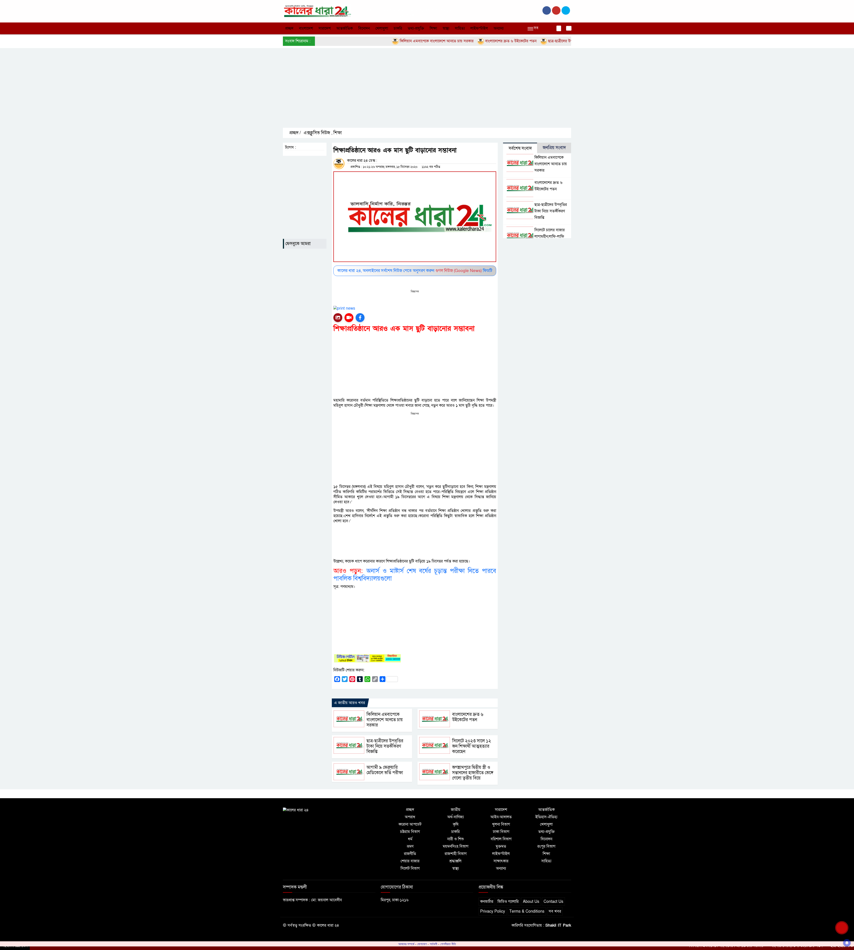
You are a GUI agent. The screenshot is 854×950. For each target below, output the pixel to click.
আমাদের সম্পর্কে (406, 944)
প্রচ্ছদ (289, 28)
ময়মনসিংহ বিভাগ (455, 846)
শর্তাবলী (433, 944)
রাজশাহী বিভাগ (456, 853)
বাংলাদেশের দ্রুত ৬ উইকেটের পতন (476, 41)
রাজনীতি (410, 853)
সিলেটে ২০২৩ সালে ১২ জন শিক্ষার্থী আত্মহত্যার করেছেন (471, 746)
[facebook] (546, 10)
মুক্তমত (501, 846)
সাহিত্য (460, 28)
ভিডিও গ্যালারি (508, 901)
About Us (531, 901)
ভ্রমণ (410, 846)
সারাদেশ (324, 28)
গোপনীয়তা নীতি (448, 944)
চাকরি (398, 28)
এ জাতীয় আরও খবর (349, 702)
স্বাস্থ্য (446, 28)
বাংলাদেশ (306, 28)
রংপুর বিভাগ (546, 846)
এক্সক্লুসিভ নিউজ (317, 133)
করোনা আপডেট (410, 824)
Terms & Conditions (526, 911)
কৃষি (455, 824)
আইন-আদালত (501, 817)
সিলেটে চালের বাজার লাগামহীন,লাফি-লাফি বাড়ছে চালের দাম (549, 236)
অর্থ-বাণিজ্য (455, 817)
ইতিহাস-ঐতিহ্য (546, 817)
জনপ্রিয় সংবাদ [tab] (554, 148)
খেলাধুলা (381, 28)
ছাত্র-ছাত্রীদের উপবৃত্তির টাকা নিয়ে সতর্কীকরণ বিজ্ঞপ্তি (551, 41)
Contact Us (553, 901)
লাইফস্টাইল (479, 28)
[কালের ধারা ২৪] (317, 10)
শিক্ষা (433, 28)
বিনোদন (364, 28)
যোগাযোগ (422, 944)
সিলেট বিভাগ (410, 868)
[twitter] (556, 10)
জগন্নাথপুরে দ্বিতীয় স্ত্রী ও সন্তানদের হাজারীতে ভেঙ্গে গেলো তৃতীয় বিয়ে (472, 773)
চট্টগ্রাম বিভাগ (410, 831)
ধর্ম (410, 839)
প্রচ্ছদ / (294, 133)
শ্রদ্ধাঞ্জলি (455, 861)
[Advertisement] (416, 92)
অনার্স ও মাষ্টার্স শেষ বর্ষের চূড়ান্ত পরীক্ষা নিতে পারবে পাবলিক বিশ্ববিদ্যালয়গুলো (414, 575)
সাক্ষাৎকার (500, 861)
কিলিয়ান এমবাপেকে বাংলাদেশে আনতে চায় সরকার (402, 41)
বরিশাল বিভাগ (501, 839)
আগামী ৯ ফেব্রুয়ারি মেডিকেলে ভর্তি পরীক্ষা (385, 770)
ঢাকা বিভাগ (501, 831)
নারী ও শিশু (455, 839)
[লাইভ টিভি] (348, 317)
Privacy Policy (492, 911)
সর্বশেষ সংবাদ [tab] (520, 148)
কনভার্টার (486, 901)
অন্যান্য (498, 28)
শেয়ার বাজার (410, 861)
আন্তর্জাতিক (344, 28)
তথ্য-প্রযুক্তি (416, 28)
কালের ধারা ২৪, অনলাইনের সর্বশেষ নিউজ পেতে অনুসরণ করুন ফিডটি (414, 271)
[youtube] (566, 10)
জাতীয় (455, 809)
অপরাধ (410, 817)
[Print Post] (337, 317)
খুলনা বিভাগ (501, 824)
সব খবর (555, 911)
